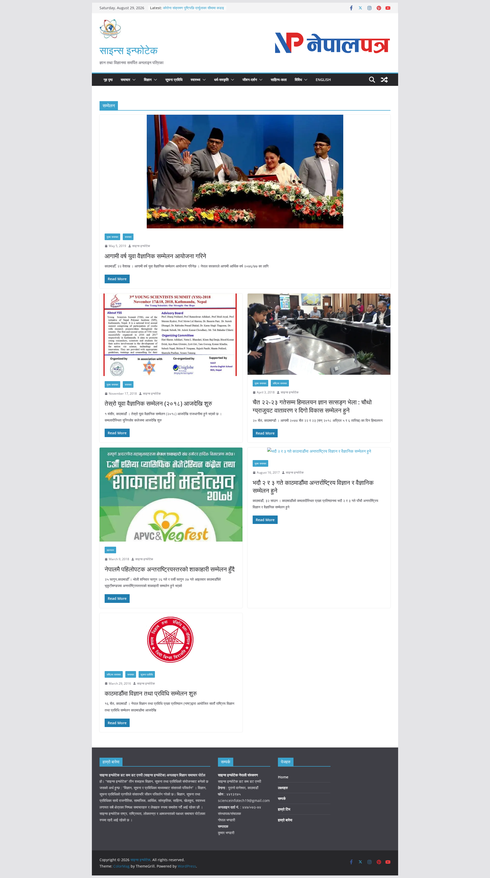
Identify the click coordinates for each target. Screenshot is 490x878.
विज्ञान (148, 79)
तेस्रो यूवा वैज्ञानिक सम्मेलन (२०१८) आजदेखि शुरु (158, 403)
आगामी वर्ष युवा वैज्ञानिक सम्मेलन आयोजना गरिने (155, 256)
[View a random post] (384, 80)
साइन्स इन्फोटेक (129, 50)
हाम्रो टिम (284, 809)
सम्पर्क (282, 798)
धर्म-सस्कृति (221, 79)
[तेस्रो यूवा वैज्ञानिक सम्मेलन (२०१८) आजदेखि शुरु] (171, 335)
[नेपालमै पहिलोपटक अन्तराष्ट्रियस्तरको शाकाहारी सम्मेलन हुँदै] (171, 495)
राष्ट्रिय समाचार (280, 383)
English (323, 79)
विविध (298, 79)
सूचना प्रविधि (173, 79)
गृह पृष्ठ (108, 79)
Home (283, 777)
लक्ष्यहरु (283, 787)
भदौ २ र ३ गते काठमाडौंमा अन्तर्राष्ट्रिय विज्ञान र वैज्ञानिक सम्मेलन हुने (313, 486)
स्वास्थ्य (195, 79)
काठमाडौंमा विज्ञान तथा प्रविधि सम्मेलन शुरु (151, 693)
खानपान (110, 550)
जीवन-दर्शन (249, 79)
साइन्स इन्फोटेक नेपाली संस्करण (238, 774)
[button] (133, 79)
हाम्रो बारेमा (285, 819)
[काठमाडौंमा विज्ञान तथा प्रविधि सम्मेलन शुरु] (171, 639)
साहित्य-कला (279, 79)
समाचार (125, 79)
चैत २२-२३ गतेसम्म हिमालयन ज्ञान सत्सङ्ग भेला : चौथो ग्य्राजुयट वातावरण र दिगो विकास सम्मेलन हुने (312, 406)
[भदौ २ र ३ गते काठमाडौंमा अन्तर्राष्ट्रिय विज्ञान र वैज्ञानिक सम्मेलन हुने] (319, 451)
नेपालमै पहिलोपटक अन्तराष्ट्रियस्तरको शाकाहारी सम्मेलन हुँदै (170, 569)
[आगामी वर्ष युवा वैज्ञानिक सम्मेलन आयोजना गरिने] (245, 171)
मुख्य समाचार (112, 237)
